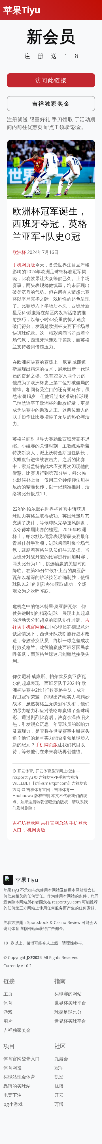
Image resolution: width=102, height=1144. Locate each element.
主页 (7, 994)
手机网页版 (23, 265)
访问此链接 (51, 80)
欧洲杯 (19, 252)
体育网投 (12, 1068)
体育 (7, 1003)
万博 (58, 1104)
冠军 (58, 1068)
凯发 (58, 1077)
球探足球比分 (68, 1012)
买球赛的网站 (68, 994)
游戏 (7, 1012)
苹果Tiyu (22, 10)
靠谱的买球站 (17, 1086)
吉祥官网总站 (54, 823)
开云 (58, 1095)
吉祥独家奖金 (51, 103)
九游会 (61, 1058)
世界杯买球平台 (70, 1003)
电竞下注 (12, 1095)
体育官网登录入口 (21, 1058)
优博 (58, 1086)
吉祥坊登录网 (26, 823)
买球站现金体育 (19, 1077)
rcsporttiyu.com (66, 902)
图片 (7, 1021)
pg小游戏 (13, 1104)
